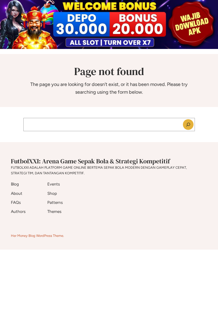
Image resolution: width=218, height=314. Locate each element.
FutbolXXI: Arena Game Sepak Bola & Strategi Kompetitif (90, 161)
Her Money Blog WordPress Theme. (37, 236)
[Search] (188, 124)
